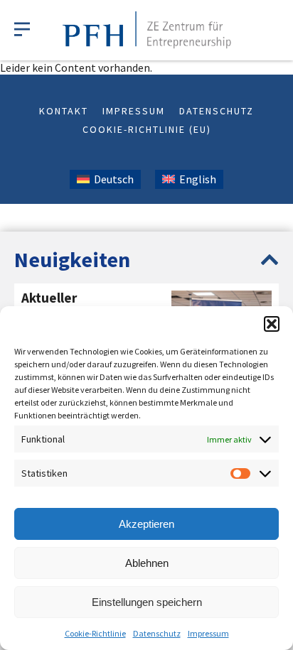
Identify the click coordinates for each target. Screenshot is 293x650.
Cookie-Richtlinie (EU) (146, 129)
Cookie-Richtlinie (95, 633)
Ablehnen (147, 563)
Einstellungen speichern (147, 602)
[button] (272, 324)
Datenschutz (157, 633)
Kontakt (63, 110)
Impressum (208, 633)
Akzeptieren (146, 524)
